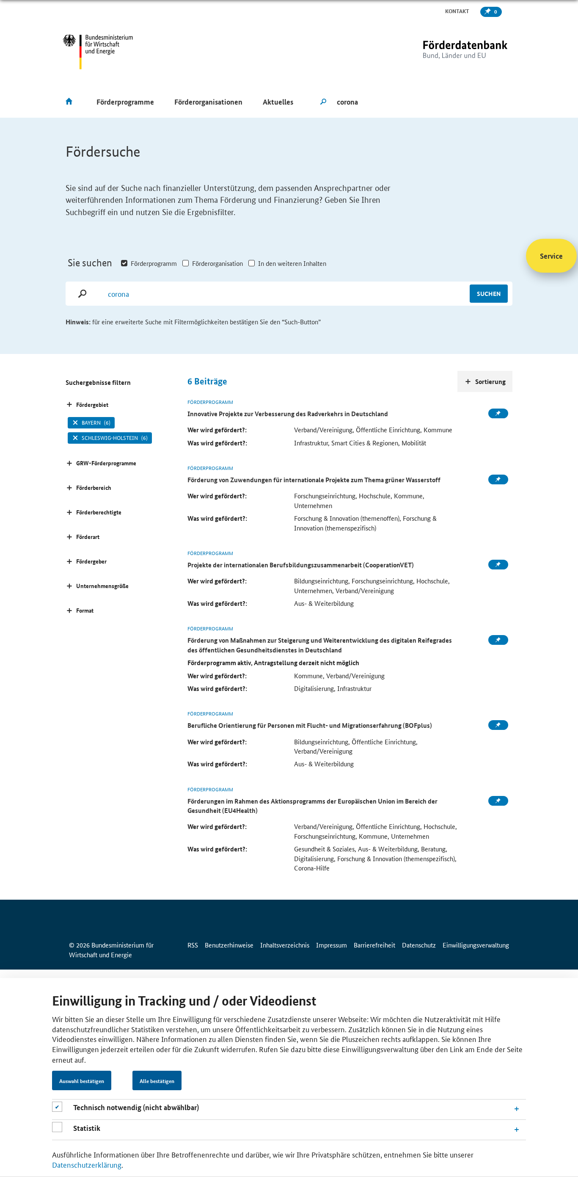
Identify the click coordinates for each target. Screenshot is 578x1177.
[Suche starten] (323, 102)
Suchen (489, 293)
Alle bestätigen (157, 1081)
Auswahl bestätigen (81, 1081)
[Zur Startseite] (447, 52)
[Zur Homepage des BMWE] (98, 51)
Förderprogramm (154, 263)
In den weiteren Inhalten (292, 263)
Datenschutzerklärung (86, 1164)
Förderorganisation (217, 263)
